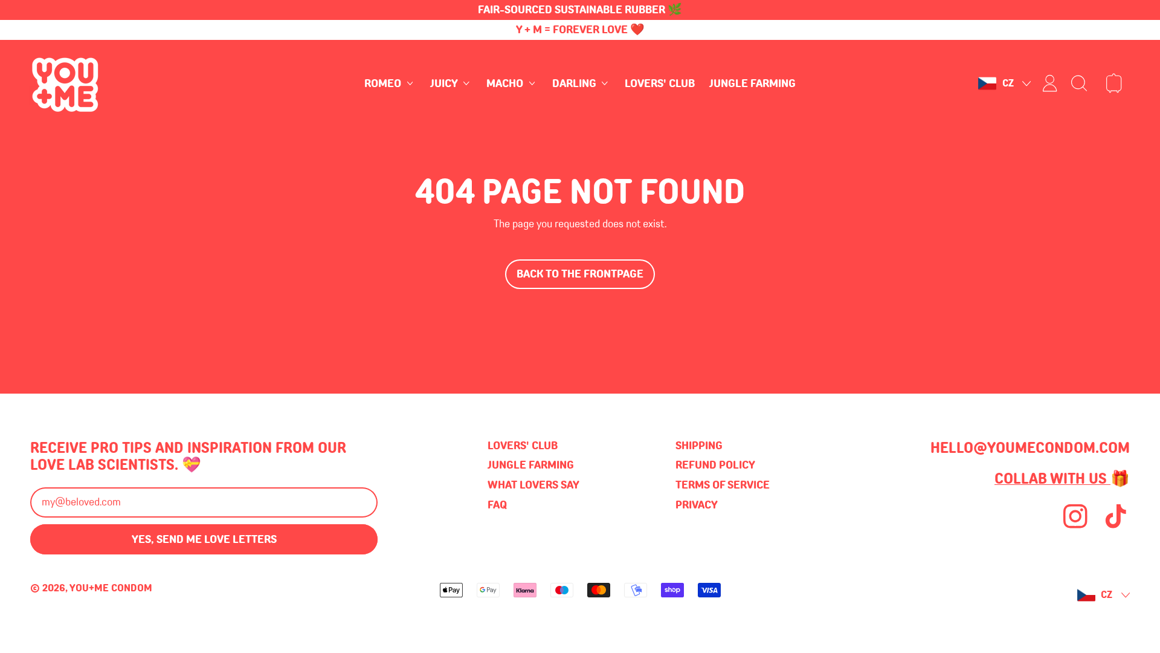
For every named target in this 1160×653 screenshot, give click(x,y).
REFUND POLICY (715, 465)
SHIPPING (699, 445)
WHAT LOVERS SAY (533, 485)
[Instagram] (1075, 526)
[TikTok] (1115, 526)
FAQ (497, 505)
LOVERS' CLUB (660, 83)
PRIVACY (696, 505)
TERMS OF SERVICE (722, 485)
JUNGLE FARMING (752, 83)
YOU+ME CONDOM (110, 588)
